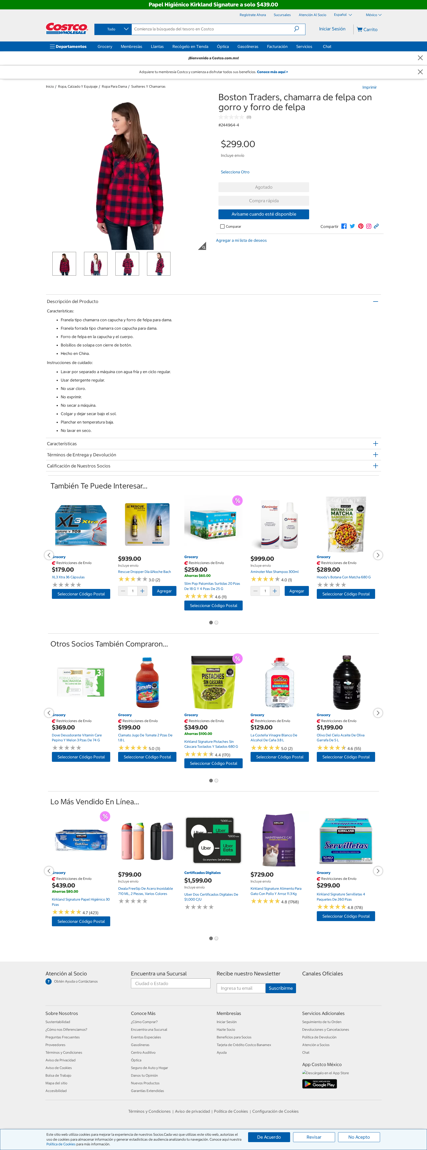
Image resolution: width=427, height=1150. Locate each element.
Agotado (264, 187)
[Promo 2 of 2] (216, 623)
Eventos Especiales (146, 1037)
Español (340, 14)
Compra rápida (264, 200)
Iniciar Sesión (332, 29)
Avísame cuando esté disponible (264, 214)
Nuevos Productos (145, 1083)
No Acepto (359, 1137)
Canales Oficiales (322, 973)
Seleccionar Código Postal (81, 593)
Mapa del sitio (56, 1083)
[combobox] (113, 29)
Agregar (164, 590)
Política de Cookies (61, 1144)
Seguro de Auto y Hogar (149, 1068)
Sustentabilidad (57, 1022)
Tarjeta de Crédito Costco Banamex (244, 1045)
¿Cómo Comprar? (144, 1022)
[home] (66, 28)
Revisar (314, 1137)
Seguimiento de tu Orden (322, 1022)
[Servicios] (313, 46)
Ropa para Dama (114, 86)
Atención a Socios (316, 1045)
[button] (299, 29)
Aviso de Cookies (58, 1068)
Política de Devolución (319, 1037)
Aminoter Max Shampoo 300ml (275, 571)
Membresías (131, 46)
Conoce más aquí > (272, 72)
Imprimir (370, 87)
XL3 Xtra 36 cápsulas (68, 577)
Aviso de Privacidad (60, 1060)
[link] (344, 226)
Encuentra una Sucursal (159, 973)
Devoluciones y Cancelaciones (325, 1029)
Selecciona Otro (235, 171)
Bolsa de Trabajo (58, 1075)
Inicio (50, 86)
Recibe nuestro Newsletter (248, 973)
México (371, 15)
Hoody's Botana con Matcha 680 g (344, 577)
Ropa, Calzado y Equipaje (78, 86)
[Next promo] (378, 555)
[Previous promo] (49, 555)
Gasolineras (247, 46)
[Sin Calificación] (232, 117)
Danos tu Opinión (144, 1075)
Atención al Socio (66, 973)
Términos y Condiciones (63, 1052)
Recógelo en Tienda (190, 46)
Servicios (304, 46)
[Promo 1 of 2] (211, 623)
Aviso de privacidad (192, 1111)
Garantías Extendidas (147, 1091)
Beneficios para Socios (234, 1037)
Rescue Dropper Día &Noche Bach (144, 571)
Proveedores (55, 1045)
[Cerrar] (420, 58)
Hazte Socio (226, 1029)
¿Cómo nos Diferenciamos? (66, 1029)
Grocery (105, 46)
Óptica (223, 46)
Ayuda (222, 1052)
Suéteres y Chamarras (148, 86)
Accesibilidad (56, 1091)
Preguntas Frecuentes (62, 1037)
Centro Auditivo (143, 1052)
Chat (327, 46)
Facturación (277, 46)
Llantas (157, 46)
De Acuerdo (269, 1137)
